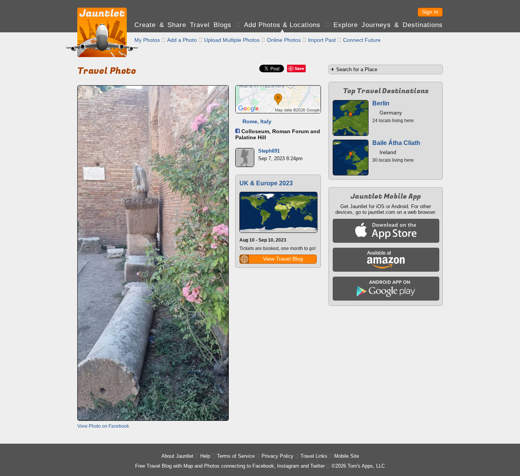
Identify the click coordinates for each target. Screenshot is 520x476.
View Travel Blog (283, 259)
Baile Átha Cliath (396, 143)
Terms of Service (236, 456)
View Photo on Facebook (103, 426)
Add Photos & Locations (282, 25)
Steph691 (269, 151)
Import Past (322, 40)
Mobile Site (346, 456)
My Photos (147, 40)
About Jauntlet (177, 456)
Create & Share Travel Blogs (182, 25)
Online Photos (284, 40)
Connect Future (362, 40)
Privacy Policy (277, 456)
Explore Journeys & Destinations (388, 25)
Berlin (380, 103)
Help (205, 456)
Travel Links (313, 456)
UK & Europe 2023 (266, 183)
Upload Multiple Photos (232, 40)
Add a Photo (182, 40)
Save (299, 68)
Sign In (430, 12)
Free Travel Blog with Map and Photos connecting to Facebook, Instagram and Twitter (230, 466)
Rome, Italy (256, 121)
